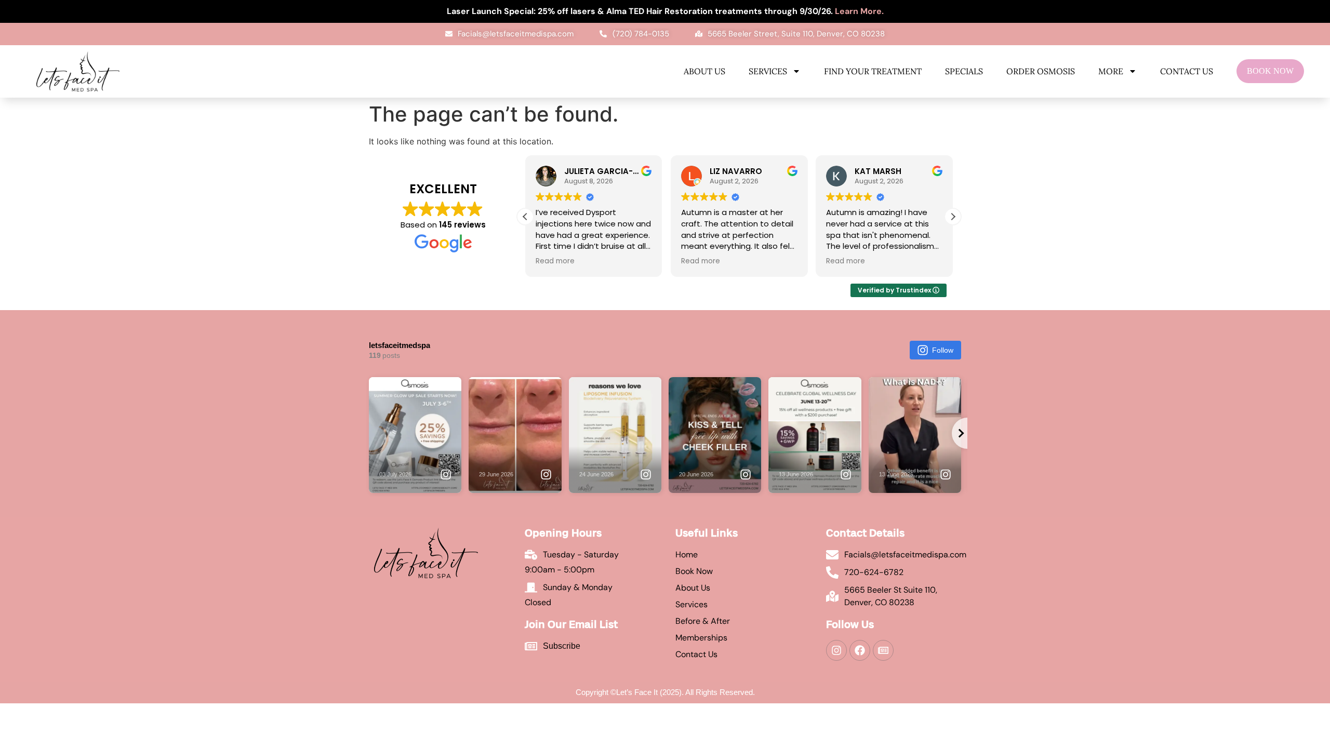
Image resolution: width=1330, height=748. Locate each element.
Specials (964, 71)
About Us (704, 71)
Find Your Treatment (873, 71)
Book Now (1270, 70)
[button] (953, 216)
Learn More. (859, 11)
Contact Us (1186, 71)
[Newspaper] (883, 650)
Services (768, 71)
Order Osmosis (1040, 71)
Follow (942, 350)
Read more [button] (555, 261)
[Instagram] (836, 650)
